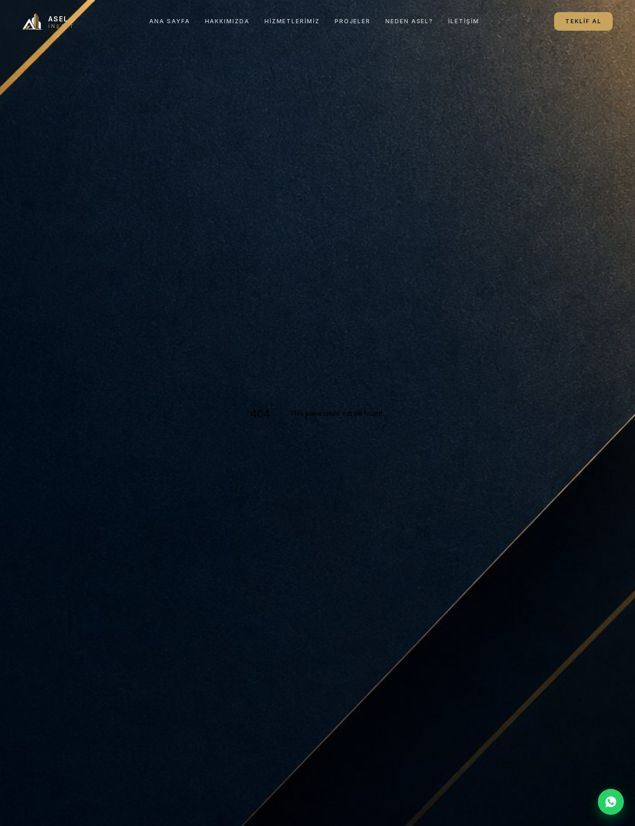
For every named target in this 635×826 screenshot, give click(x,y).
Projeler (352, 21)
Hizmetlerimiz (292, 21)
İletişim (463, 21)
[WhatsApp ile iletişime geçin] (611, 802)
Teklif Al (583, 21)
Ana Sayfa (169, 21)
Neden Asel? (409, 21)
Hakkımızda (227, 21)
